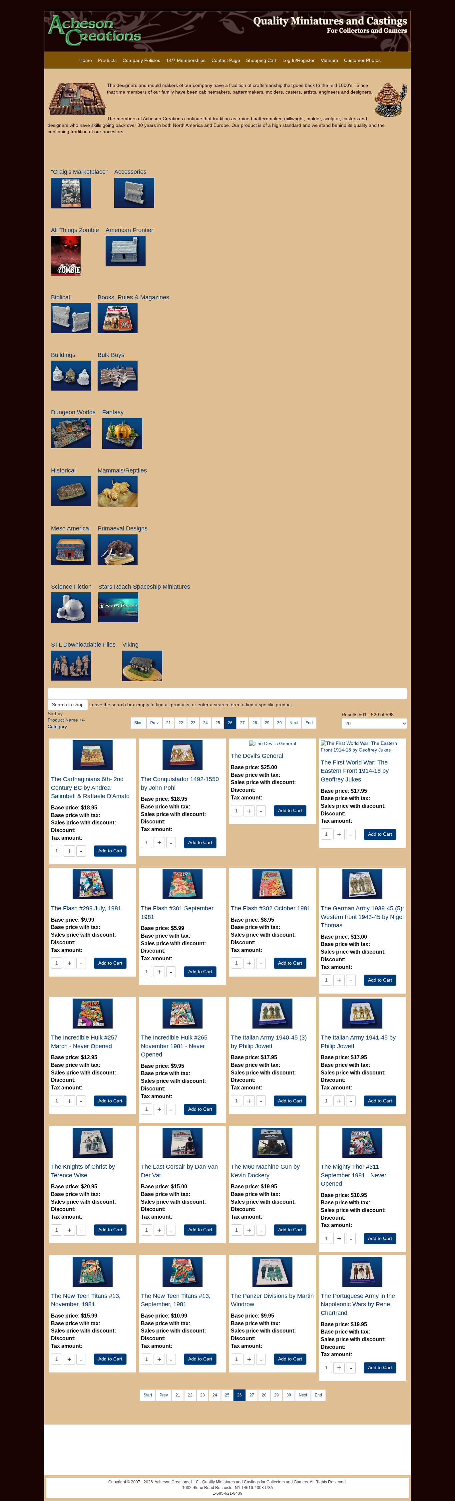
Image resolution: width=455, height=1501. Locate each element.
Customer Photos (362, 60)
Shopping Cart (261, 60)
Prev (154, 723)
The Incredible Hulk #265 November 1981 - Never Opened (174, 1046)
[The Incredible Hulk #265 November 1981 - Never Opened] (183, 1013)
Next (293, 723)
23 (193, 723)
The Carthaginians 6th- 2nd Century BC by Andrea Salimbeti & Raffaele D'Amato (90, 787)
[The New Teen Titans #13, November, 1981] (93, 1271)
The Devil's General (257, 755)
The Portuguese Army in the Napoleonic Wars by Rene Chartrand (358, 1304)
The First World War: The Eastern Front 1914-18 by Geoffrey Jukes (355, 771)
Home (85, 60)
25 (218, 723)
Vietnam (329, 60)
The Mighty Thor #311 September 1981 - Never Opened (353, 1175)
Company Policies (141, 60)
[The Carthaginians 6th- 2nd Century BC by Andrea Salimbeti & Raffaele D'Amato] (93, 754)
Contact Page (226, 60)
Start (138, 723)
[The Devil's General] (272, 743)
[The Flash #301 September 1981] (183, 884)
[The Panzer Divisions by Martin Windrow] (272, 1271)
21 (168, 723)
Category (57, 726)
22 (181, 723)
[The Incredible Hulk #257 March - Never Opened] (93, 1013)
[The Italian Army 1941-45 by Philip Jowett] (362, 1013)
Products (107, 60)
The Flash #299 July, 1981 (86, 908)
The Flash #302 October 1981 (270, 908)
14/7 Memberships (186, 60)
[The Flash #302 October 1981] (272, 884)
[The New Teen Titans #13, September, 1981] (183, 1271)
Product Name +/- (66, 720)
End (309, 723)
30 (279, 723)
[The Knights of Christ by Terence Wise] (93, 1142)
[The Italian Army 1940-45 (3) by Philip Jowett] (272, 1013)
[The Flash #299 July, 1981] (93, 884)
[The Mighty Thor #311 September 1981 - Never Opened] (362, 1142)
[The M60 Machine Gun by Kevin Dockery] (272, 1142)
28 (254, 723)
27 (242, 723)
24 (205, 723)
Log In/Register (298, 60)
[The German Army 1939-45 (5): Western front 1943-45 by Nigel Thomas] (362, 884)
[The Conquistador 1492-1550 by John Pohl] (183, 754)
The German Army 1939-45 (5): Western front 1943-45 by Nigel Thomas (362, 917)
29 (267, 723)
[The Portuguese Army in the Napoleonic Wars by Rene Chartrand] (362, 1271)
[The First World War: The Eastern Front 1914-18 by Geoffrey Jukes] (362, 746)
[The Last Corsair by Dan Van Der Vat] (183, 1142)
